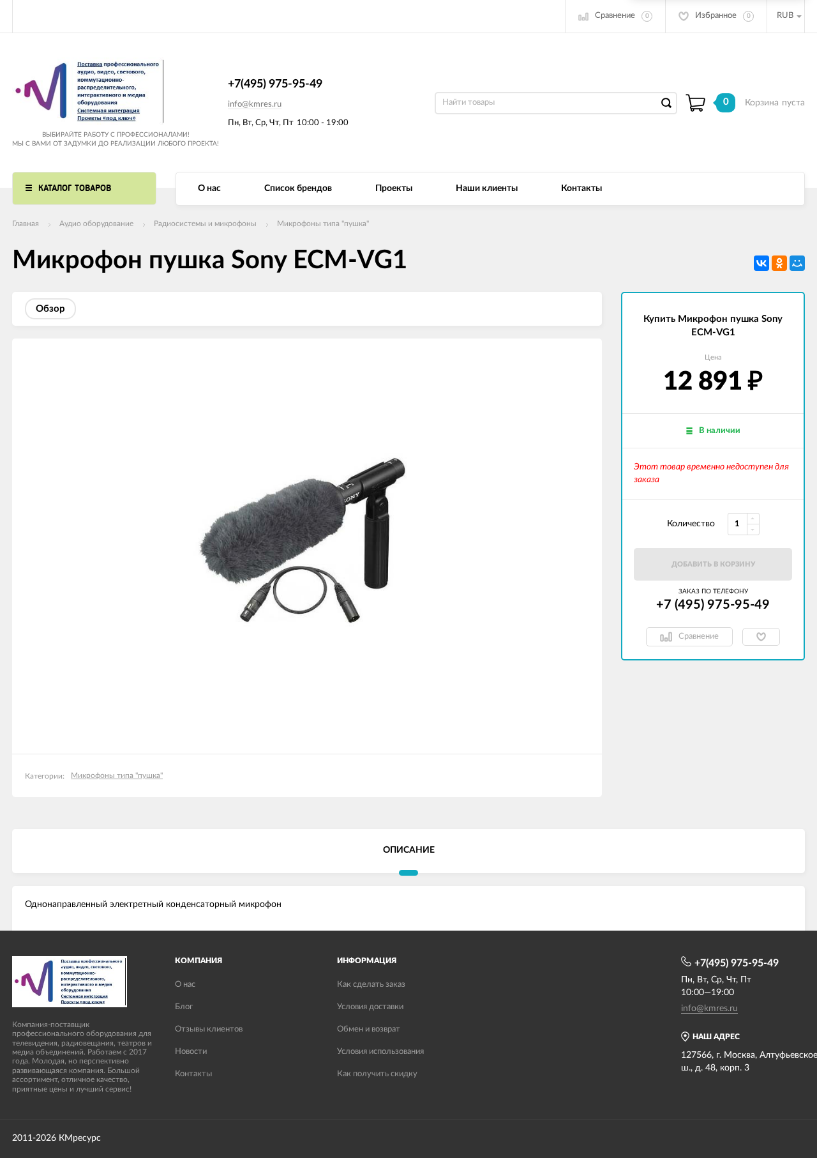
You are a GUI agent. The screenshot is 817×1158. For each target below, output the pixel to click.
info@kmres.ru (254, 104)
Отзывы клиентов (209, 1029)
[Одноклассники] (779, 263)
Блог (184, 1007)
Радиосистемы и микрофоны (205, 223)
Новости (191, 1052)
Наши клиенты (487, 188)
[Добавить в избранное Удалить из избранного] (761, 637)
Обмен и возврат (368, 1029)
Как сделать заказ (371, 984)
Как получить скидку (377, 1074)
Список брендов (298, 188)
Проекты (393, 188)
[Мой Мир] (797, 263)
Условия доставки (370, 1007)
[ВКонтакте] (761, 263)
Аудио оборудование (96, 223)
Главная (25, 223)
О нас (209, 188)
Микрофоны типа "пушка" (323, 223)
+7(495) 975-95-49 (275, 84)
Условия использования (380, 1052)
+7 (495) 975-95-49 (713, 604)
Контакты (581, 188)
